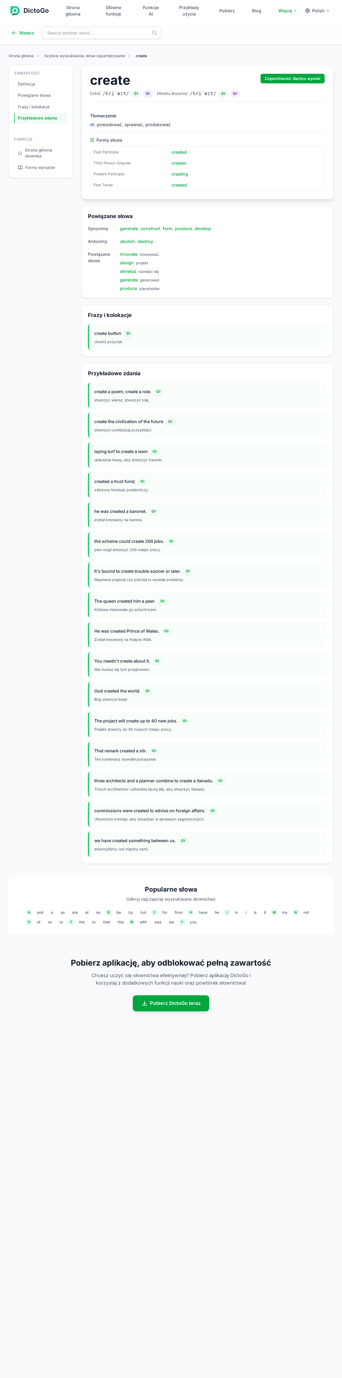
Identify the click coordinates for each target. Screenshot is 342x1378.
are (75, 912)
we (171, 922)
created (179, 152)
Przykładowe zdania (37, 118)
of (38, 922)
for (164, 912)
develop (203, 228)
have (203, 912)
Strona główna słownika (38, 153)
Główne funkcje (113, 11)
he (217, 912)
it (265, 912)
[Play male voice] (136, 93)
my (284, 912)
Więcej (285, 10)
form (167, 228)
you (193, 922)
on (50, 922)
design (127, 262)
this (121, 922)
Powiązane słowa (34, 95)
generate (129, 228)
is (255, 912)
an (98, 912)
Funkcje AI (151, 11)
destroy (145, 241)
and (40, 912)
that (106, 922)
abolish (127, 241)
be (118, 912)
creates (179, 163)
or (61, 922)
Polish (318, 10)
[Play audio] (128, 333)
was (157, 922)
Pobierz (227, 10)
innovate (129, 254)
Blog (256, 10)
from (179, 912)
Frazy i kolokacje (34, 106)
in (236, 912)
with (143, 922)
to (94, 922)
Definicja (26, 84)
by (131, 912)
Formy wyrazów (40, 167)
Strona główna (72, 11)
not (306, 912)
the (82, 922)
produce (183, 228)
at (87, 912)
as (63, 912)
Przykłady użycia (189, 11)
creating (180, 174)
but (143, 912)
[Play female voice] (148, 93)
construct (150, 228)
